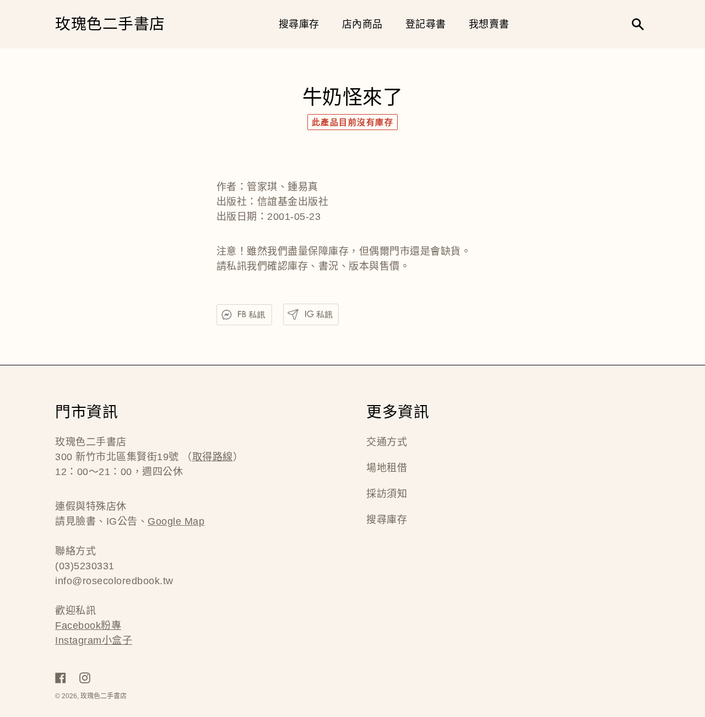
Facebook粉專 (88, 625)
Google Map (176, 521)
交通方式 (386, 442)
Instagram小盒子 (93, 640)
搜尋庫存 (386, 519)
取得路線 (212, 456)
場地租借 (386, 467)
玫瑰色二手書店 (110, 24)
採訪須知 (386, 493)
